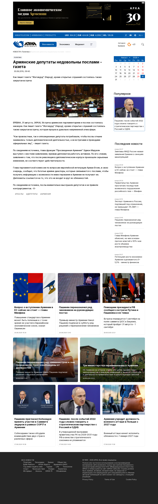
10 (116, 70)
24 (116, 76)
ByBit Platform (29, 464)
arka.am (117, 469)
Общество (61, 462)
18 (120, 73)
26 (125, 76)
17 (116, 73)
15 (138, 70)
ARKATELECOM (22, 35)
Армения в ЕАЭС (60, 464)
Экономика (64, 44)
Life (57, 467)
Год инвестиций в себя (32, 467)
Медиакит (79, 44)
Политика (17, 57)
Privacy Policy (87, 479)
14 (134, 70)
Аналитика (62, 469)
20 (129, 73)
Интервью (27, 471)
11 (120, 70)
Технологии (67, 467)
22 (138, 73)
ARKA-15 (48, 471)
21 (134, 73)
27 (129, 76)
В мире (51, 469)
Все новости (48, 44)
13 (129, 70)
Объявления (61, 471)
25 (120, 76)
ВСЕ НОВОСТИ (27, 460)
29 (138, 76)
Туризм (49, 467)
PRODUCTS (50, 35)
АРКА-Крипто (44, 464)
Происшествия (38, 469)
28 (134, 76)
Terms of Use (109, 479)
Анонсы (39, 471)
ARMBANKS (37, 35)
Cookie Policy (131, 479)
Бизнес (51, 462)
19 (125, 73)
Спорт (26, 469)
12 (125, 70)
